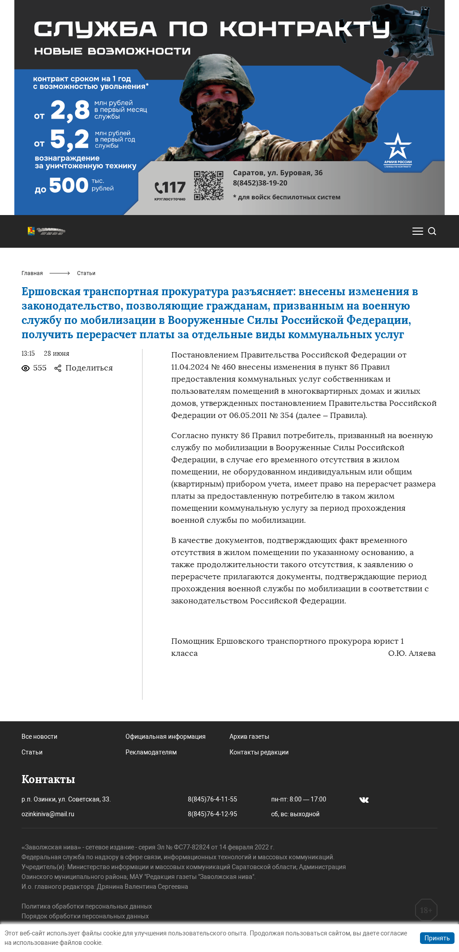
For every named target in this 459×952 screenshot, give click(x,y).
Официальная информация (166, 736)
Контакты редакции (259, 752)
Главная (32, 273)
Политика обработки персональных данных (87, 906)
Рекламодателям (151, 752)
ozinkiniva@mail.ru (48, 814)
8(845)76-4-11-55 (212, 799)
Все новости (39, 736)
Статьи (32, 752)
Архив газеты (249, 736)
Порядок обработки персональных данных (85, 916)
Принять (437, 938)
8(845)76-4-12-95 (212, 814)
